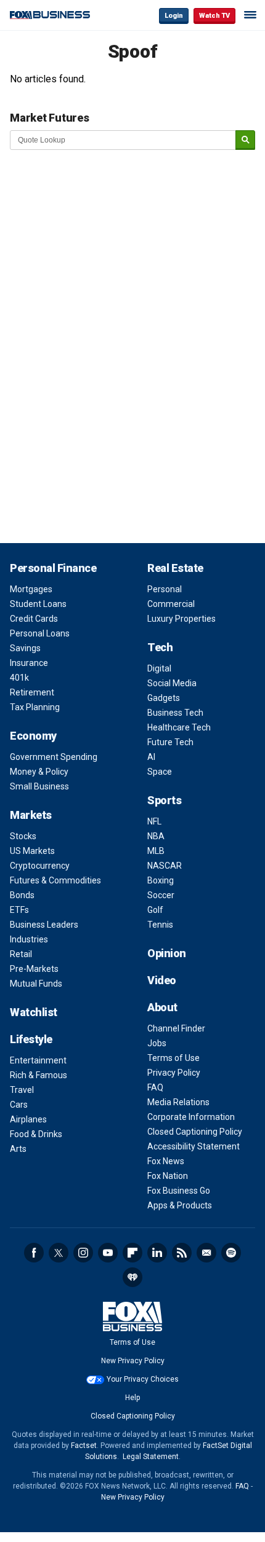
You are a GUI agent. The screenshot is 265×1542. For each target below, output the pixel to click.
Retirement (32, 692)
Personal (164, 589)
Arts (18, 1149)
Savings (25, 648)
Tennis (160, 925)
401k (19, 678)
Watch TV (214, 16)
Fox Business (50, 15)
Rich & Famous (38, 1075)
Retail (21, 954)
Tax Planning (35, 707)
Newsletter (206, 1252)
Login (174, 16)
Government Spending (53, 757)
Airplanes (28, 1119)
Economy (33, 735)
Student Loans (38, 604)
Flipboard (132, 1252)
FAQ (155, 1087)
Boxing (160, 880)
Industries (29, 939)
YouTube (108, 1252)
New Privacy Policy (133, 1360)
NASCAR (164, 866)
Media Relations (178, 1102)
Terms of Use (173, 1058)
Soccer (160, 895)
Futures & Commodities (55, 880)
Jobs (156, 1043)
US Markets (32, 851)
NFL (154, 821)
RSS (182, 1252)
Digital (159, 668)
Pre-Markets (34, 969)
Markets (31, 814)
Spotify (231, 1252)
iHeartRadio (132, 1277)
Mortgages (31, 589)
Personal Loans (40, 633)
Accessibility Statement (193, 1146)
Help (132, 1397)
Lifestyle (31, 1039)
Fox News (165, 1161)
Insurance (29, 663)
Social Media (172, 683)
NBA (156, 836)
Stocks (23, 836)
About (162, 1007)
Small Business (39, 786)
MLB (156, 851)
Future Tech (170, 742)
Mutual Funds (36, 983)
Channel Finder (176, 1028)
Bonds (22, 895)
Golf (155, 910)
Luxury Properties (181, 619)
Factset (84, 1445)
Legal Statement (151, 1456)
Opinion (166, 953)
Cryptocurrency (40, 866)
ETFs (19, 910)
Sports (164, 800)
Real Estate (175, 568)
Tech (160, 647)
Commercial (171, 604)
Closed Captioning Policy (194, 1132)
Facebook (34, 1252)
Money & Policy (39, 772)
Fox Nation (167, 1176)
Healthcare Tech (179, 727)
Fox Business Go (178, 1191)
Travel (22, 1090)
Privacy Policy (173, 1073)
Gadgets (163, 698)
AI (151, 757)
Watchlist (33, 1012)
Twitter (58, 1252)
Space (159, 772)
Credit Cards (34, 619)
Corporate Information (191, 1117)
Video (161, 980)
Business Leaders (44, 925)
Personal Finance (53, 568)
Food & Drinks (36, 1134)
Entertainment (38, 1060)
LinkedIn (157, 1252)
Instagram (83, 1252)
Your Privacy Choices (143, 1379)
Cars (19, 1105)
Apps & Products (179, 1205)
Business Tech (175, 713)
